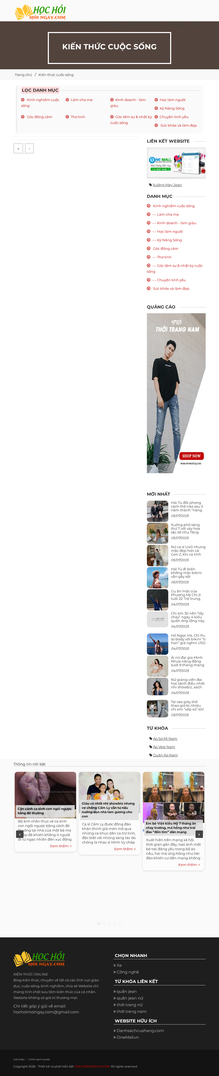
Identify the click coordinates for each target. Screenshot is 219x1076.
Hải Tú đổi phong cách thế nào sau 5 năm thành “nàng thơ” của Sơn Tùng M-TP (187, 510)
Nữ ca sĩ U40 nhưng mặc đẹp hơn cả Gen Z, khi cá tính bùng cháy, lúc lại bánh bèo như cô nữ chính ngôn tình (188, 556)
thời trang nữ (130, 1004)
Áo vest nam (164, 747)
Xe (119, 965)
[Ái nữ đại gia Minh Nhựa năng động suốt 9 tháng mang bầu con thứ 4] (157, 669)
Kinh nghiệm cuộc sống (173, 206)
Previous (20, 834)
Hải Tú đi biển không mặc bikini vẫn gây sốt (186, 573)
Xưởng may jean (167, 185)
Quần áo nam (165, 755)
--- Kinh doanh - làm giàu (174, 223)
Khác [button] (194, 24)
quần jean (127, 991)
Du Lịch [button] (154, 24)
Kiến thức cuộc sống (56, 75)
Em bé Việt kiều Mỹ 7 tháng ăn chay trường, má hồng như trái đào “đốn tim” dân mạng (171, 827)
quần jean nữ (130, 998)
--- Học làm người (167, 231)
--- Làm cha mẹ (165, 214)
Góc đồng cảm (39, 117)
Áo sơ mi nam (165, 738)
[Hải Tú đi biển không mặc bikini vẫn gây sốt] (157, 579)
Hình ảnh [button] (175, 24)
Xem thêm (60, 846)
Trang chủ (23, 75)
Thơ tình (78, 117)
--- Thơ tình (161, 257)
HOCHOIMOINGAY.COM (92, 1066)
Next (199, 834)
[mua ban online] (176, 162)
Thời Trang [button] (110, 24)
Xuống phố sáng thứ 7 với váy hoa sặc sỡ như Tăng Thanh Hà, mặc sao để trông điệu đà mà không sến (187, 534)
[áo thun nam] (176, 392)
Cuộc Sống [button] (84, 24)
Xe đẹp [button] (62, 24)
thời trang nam (132, 1011)
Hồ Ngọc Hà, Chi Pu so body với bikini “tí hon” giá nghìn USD (188, 639)
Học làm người (173, 100)
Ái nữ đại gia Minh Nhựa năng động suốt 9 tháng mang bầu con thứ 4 (187, 663)
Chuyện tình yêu (174, 117)
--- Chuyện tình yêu (169, 280)
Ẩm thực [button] (134, 24)
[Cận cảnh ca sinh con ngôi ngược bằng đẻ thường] (45, 794)
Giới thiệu (19, 1059)
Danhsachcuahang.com (140, 1030)
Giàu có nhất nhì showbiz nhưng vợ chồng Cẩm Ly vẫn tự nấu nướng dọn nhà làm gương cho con (108, 809)
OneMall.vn (128, 1037)
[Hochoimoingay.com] (40, 9)
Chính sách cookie (39, 1059)
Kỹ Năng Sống (172, 108)
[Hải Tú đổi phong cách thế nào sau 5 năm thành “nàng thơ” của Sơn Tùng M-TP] (157, 513)
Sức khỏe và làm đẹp (178, 125)
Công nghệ (128, 971)
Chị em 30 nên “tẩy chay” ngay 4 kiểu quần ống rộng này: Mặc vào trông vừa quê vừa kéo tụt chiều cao (188, 622)
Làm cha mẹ (82, 100)
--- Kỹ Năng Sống (167, 240)
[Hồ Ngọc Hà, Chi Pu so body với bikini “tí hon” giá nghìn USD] (157, 646)
